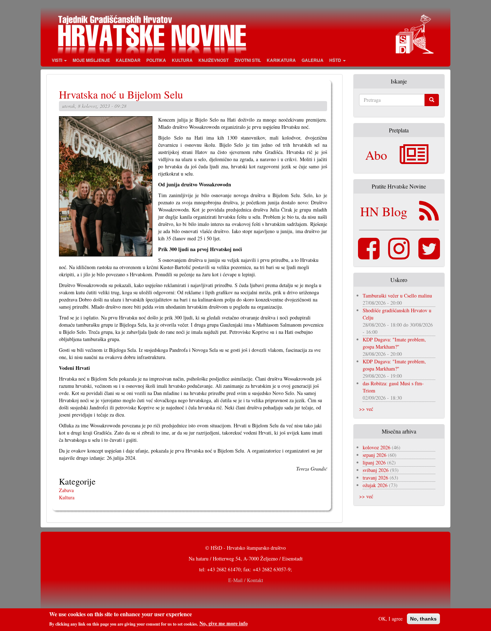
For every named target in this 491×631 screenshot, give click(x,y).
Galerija (312, 60)
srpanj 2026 (374, 454)
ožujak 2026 (375, 485)
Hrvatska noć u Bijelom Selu (121, 94)
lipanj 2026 (374, 462)
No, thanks (423, 619)
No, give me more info (223, 623)
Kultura (182, 60)
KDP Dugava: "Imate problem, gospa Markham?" (394, 343)
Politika (156, 60)
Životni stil (247, 60)
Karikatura (281, 60)
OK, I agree (390, 618)
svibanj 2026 (376, 470)
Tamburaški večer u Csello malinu (397, 295)
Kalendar (128, 60)
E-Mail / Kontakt (245, 580)
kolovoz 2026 (376, 447)
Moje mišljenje (91, 60)
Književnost (213, 60)
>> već (366, 408)
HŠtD (335, 60)
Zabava (66, 490)
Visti (57, 60)
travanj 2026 (375, 477)
